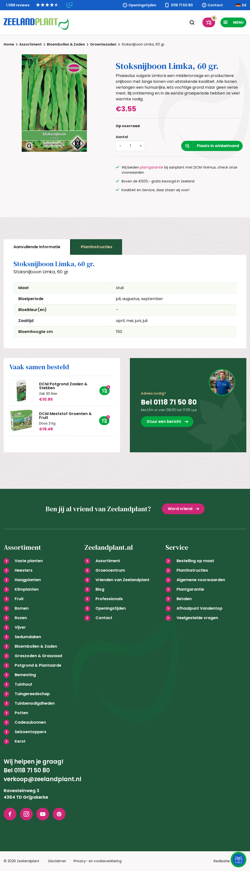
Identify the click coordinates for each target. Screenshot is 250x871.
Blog (99, 589)
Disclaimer (57, 861)
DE (244, 5)
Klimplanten (27, 589)
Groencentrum (110, 570)
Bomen (22, 608)
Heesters (23, 570)
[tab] (37, 247)
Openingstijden (142, 5)
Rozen (21, 618)
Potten (21, 713)
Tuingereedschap (32, 694)
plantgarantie (151, 167)
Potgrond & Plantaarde (38, 665)
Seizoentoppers (30, 732)
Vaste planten (29, 561)
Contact (215, 5)
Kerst (20, 741)
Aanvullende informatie (36, 247)
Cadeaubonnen (30, 722)
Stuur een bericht (164, 421)
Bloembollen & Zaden (36, 646)
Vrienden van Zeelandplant (122, 580)
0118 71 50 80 (182, 5)
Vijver (20, 627)
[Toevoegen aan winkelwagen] (104, 390)
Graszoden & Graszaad (38, 656)
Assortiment (107, 561)
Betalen (184, 599)
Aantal (122, 136)
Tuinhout (23, 684)
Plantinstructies (96, 247)
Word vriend (180, 508)
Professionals (109, 599)
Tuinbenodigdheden (35, 703)
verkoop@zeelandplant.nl (42, 779)
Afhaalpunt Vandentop (199, 608)
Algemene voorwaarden (201, 580)
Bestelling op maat (195, 561)
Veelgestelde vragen (197, 618)
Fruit (19, 599)
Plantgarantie (190, 589)
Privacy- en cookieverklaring (97, 861)
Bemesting (25, 675)
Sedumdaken (28, 637)
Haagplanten (28, 580)
